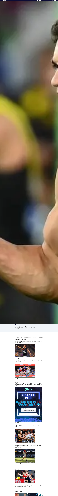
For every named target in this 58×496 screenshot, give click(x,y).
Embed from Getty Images (17, 343)
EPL (36, 0)
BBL (40, 0)
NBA (37, 0)
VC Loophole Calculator (50, 0)
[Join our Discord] (54, 0)
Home (31, 0)
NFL (39, 0)
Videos (46, 0)
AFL (34, 0)
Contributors (43, 0)
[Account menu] (56, 0)
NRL (33, 0)
